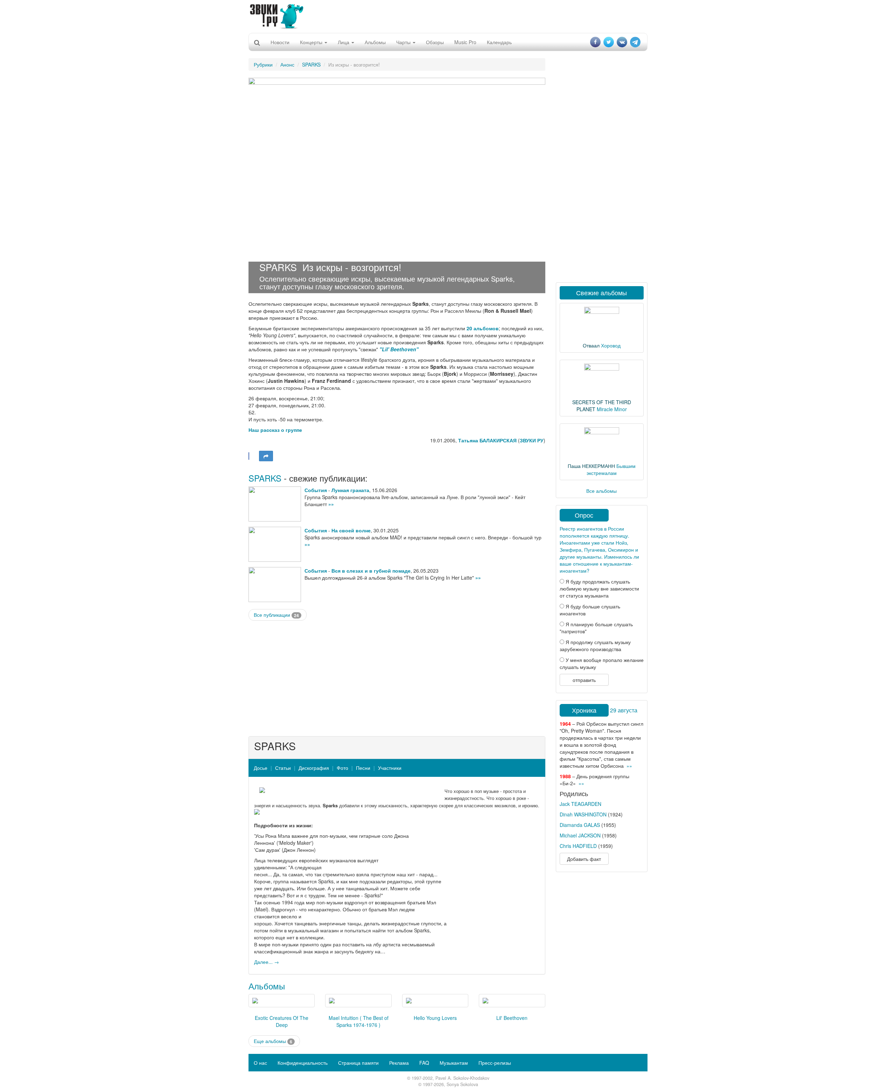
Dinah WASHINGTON (583, 814)
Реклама (399, 1062)
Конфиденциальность (303, 1062)
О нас (260, 1062)
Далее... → (266, 961)
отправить (584, 679)
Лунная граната (350, 489)
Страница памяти (358, 1062)
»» (331, 503)
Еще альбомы (273, 1041)
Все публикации (276, 615)
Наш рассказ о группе (275, 429)
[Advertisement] (448, 16)
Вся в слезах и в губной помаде (371, 570)
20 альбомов (483, 328)
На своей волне (351, 530)
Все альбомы (601, 490)
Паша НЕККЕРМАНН (591, 465)
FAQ (424, 1062)
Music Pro (465, 42)
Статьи (283, 767)
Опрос (584, 514)
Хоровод (611, 345)
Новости (280, 42)
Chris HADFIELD (578, 845)
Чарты (404, 42)
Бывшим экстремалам (611, 469)
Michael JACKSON (580, 835)
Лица (344, 42)
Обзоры (435, 42)
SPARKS (311, 64)
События (315, 489)
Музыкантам (454, 1062)
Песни (363, 767)
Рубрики (263, 64)
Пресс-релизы (494, 1062)
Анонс (287, 64)
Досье (260, 767)
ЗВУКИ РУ (532, 440)
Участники (389, 767)
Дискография (314, 767)
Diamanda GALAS (580, 824)
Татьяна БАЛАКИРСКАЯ (487, 440)
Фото (342, 767)
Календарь (499, 42)
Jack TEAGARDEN (580, 803)
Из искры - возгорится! (351, 267)
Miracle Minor (612, 409)
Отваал (591, 345)
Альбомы (375, 42)
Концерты (312, 42)
